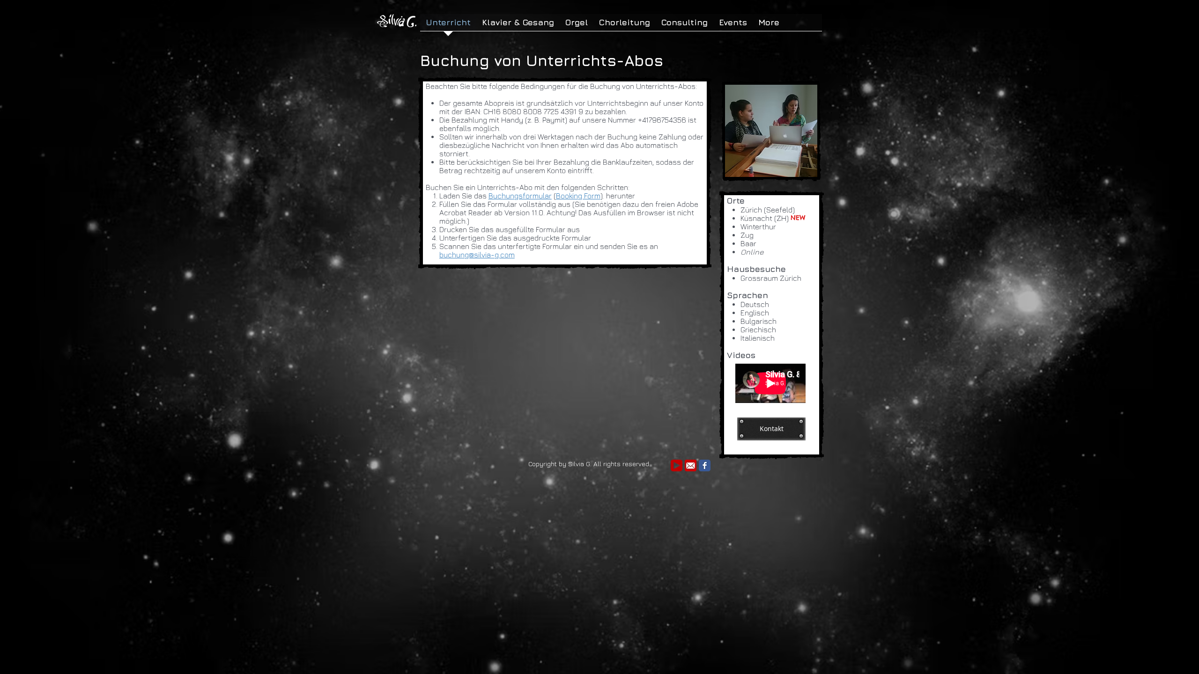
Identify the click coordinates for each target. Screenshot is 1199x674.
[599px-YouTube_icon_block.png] (676, 465)
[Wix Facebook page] (705, 465)
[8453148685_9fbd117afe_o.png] (690, 465)
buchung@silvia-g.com (477, 254)
